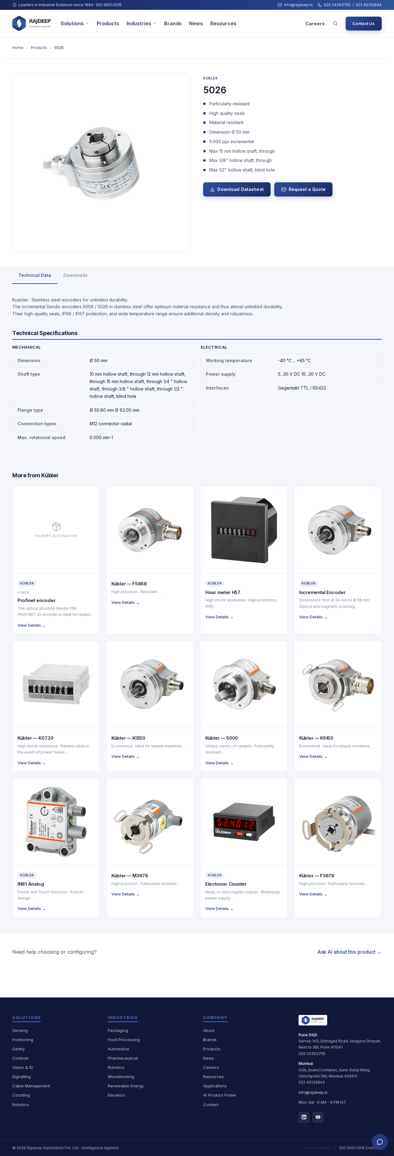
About (209, 1030)
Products (108, 23)
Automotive (118, 1048)
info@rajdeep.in (298, 4)
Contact (211, 1104)
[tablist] (197, 275)
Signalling (21, 1076)
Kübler (210, 78)
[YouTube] (318, 1117)
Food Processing (124, 1039)
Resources (223, 23)
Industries (139, 23)
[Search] (335, 23)
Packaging (118, 1030)
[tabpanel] (197, 370)
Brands (173, 23)
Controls (20, 1058)
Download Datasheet (240, 189)
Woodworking (121, 1076)
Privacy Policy (318, 1148)
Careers (315, 23)
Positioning (22, 1039)
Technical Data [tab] (34, 275)
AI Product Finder (219, 1095)
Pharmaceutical (123, 1058)
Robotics (20, 1104)
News (196, 23)
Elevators (116, 1095)
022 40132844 (369, 4)
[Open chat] (380, 1142)
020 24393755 (337, 4)
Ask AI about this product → (349, 952)
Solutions (72, 23)
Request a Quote (307, 189)
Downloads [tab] (75, 275)
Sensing (20, 1030)
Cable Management (31, 1085)
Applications (215, 1085)
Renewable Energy (126, 1085)
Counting (21, 1095)
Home (17, 47)
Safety (18, 1048)
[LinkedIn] (304, 1117)
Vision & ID (22, 1067)
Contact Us (363, 23)
